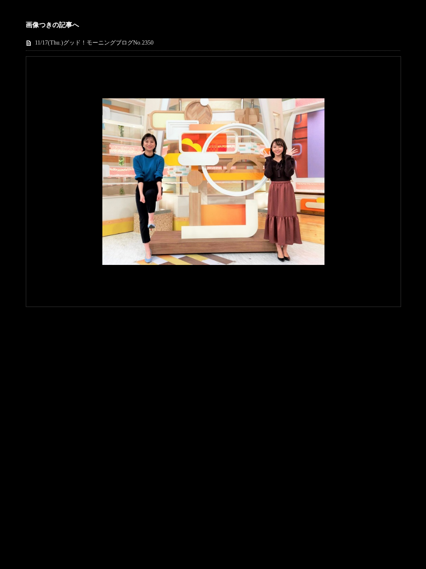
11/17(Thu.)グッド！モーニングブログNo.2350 (94, 43)
